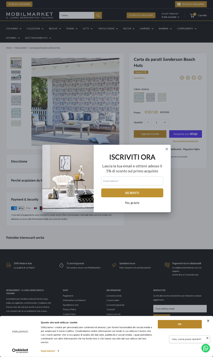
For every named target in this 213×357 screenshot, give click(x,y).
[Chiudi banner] (208, 321)
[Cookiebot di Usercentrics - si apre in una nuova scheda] (20, 351)
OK (180, 324)
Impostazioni (48, 351)
